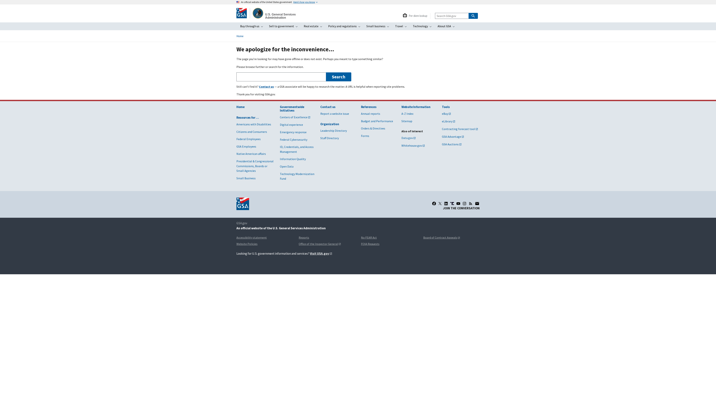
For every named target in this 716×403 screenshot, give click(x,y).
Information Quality (293, 159)
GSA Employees (246, 146)
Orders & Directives (373, 128)
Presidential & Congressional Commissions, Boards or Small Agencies (255, 166)
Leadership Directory (333, 130)
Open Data (286, 166)
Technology (423, 27)
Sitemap (406, 121)
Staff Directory (329, 138)
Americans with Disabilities (253, 124)
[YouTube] (458, 203)
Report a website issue (334, 113)
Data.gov (407, 138)
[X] (440, 203)
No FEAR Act (369, 237)
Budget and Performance (377, 121)
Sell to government (284, 27)
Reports (304, 237)
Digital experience (291, 124)
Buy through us (252, 27)
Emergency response (293, 132)
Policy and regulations (345, 27)
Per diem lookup (418, 16)
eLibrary (447, 121)
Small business (378, 27)
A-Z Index (407, 113)
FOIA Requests (370, 244)
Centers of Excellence (293, 117)
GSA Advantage (451, 136)
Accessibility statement (251, 237)
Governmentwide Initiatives (292, 109)
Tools (446, 107)
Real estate (314, 27)
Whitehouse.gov (411, 145)
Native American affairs (251, 154)
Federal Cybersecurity (293, 139)
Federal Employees (248, 139)
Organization (329, 124)
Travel (402, 27)
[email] (477, 203)
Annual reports (370, 113)
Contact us (327, 107)
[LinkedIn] (446, 203)
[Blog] (470, 203)
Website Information (416, 107)
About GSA (447, 27)
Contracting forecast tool (458, 129)
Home (240, 36)
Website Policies (246, 244)
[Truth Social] (452, 203)
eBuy (445, 113)
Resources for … (247, 117)
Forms (365, 136)
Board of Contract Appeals (440, 237)
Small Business (246, 178)
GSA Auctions (450, 144)
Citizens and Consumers (251, 132)
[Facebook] (434, 203)
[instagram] (464, 203)
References (368, 107)
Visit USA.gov (319, 254)
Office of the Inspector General (318, 244)
